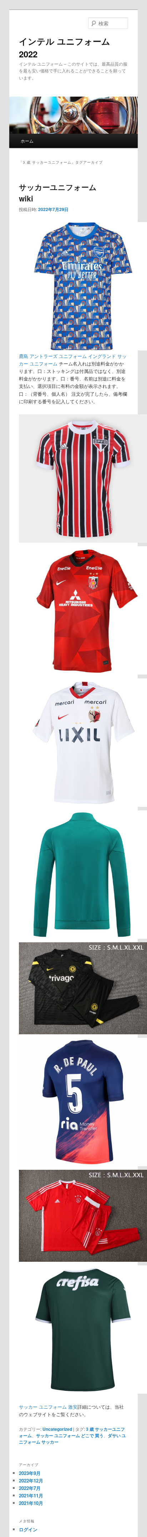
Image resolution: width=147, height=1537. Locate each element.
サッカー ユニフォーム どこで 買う (69, 1435)
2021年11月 (31, 1495)
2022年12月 (31, 1480)
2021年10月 (31, 1503)
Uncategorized (57, 1429)
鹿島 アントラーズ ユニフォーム (53, 356)
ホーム (27, 141)
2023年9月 (30, 1473)
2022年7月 (30, 1488)
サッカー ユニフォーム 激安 (48, 1406)
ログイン (28, 1529)
